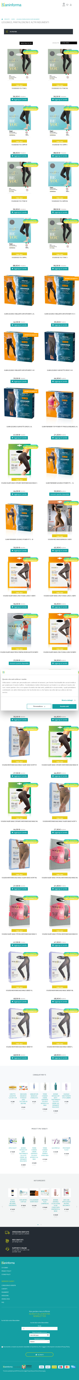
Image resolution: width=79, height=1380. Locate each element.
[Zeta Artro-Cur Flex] (23, 1192)
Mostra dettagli (67, 700)
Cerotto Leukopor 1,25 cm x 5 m (12, 1096)
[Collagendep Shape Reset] (34, 1192)
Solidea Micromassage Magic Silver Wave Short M (19, 765)
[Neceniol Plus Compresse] (45, 1192)
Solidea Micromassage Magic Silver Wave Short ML (19, 878)
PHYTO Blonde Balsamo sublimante (12, 1203)
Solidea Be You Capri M (19, 145)
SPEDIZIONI (5, 1296)
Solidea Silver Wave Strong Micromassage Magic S (19, 934)
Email (39, 1326)
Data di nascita (36, 1332)
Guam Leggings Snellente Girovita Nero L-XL (19, 314)
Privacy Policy (66, 1347)
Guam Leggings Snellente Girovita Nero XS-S (59, 314)
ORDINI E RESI (6, 1299)
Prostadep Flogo (66, 1149)
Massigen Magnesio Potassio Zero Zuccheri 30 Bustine (23, 1098)
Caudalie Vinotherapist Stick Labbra (67, 1096)
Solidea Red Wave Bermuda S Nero (60, 539)
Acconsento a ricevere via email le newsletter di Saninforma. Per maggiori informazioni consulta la (36, 1347)
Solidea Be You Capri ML (60, 201)
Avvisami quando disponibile (59, 494)
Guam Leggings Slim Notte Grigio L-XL (19, 426)
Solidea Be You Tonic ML (60, 88)
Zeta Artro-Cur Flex (23, 1201)
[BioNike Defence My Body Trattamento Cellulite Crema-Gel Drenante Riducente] (55, 1087)
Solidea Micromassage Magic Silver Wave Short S (60, 821)
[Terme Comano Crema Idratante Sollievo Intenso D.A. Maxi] (45, 1087)
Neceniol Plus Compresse (45, 1202)
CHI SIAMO (5, 1268)
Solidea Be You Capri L (19, 257)
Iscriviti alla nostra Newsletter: (10, 1320)
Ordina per (55, 43)
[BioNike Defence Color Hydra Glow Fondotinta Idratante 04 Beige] (55, 1192)
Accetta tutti (64, 706)
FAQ (3, 1302)
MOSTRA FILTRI (26, 43)
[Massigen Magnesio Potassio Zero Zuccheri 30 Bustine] (23, 1087)
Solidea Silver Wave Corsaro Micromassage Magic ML (19, 821)
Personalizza (38, 706)
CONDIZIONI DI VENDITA (9, 1285)
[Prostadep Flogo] (66, 1140)
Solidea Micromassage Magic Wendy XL (19, 990)
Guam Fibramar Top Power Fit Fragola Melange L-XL (60, 426)
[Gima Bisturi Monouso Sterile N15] (34, 1087)
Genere (36, 1339)
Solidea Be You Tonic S (59, 257)
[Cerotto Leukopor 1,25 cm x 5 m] (12, 1087)
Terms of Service (39, 1371)
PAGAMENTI (5, 1292)
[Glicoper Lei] (55, 1140)
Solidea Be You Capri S (59, 145)
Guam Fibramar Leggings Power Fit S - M (19, 539)
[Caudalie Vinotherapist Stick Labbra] (66, 1087)
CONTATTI (4, 1289)
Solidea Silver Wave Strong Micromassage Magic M (59, 934)
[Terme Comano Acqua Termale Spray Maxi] (45, 1140)
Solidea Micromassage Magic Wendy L (60, 1047)
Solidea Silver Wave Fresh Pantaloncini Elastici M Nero (19, 652)
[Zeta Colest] (12, 1140)
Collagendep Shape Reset (34, 1201)
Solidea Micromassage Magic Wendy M (19, 1047)
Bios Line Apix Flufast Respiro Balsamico (66, 1203)
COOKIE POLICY (6, 1274)
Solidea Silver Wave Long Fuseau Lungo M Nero (59, 652)
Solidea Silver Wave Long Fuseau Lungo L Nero (60, 596)
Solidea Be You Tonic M (19, 201)
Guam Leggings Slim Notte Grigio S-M (60, 370)
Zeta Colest (13, 1148)
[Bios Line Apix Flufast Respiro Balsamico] (66, 1192)
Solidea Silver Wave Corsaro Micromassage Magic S (19, 483)
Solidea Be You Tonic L (19, 88)
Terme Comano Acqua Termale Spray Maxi (44, 1152)
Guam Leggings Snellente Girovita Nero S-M (19, 370)
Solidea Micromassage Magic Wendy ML (59, 990)
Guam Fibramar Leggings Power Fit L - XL (60, 483)
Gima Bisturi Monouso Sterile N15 (34, 1096)
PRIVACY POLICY (6, 1271)
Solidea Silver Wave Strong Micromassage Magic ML (60, 878)
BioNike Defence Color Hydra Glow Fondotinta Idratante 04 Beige (55, 1205)
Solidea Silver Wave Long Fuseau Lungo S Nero (19, 596)
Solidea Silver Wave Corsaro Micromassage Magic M (60, 765)
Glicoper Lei (56, 1148)
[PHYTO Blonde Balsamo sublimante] (12, 1192)
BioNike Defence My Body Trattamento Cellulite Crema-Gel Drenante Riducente (55, 1100)
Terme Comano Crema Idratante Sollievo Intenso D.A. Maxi (45, 1099)
